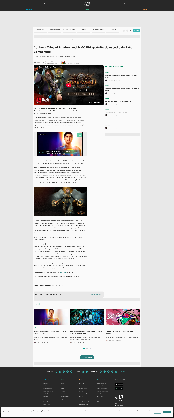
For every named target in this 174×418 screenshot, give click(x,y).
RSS (98, 401)
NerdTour (81, 396)
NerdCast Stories (83, 388)
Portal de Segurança (101, 393)
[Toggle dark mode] (125, 4)
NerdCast (46, 383)
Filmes (107, 72)
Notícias (41, 38)
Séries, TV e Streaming (66, 385)
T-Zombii (45, 407)
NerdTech (46, 396)
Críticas (63, 391)
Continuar (167, 412)
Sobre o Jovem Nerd (101, 383)
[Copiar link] (62, 285)
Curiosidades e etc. (65, 396)
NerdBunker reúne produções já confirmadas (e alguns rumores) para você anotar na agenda (85, 338)
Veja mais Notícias (87, 357)
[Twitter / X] (59, 285)
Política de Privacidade (102, 388)
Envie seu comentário (96, 294)
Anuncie (99, 399)
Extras (45, 399)
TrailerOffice (82, 399)
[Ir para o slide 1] (84, 348)
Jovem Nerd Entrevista (84, 401)
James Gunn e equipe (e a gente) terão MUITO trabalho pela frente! (50, 338)
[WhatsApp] (53, 285)
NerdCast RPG (46, 385)
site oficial (63, 272)
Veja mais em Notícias (65, 399)
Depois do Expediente (48, 391)
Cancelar (157, 412)
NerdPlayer (81, 385)
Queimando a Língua (83, 404)
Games (47, 38)
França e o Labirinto (48, 404)
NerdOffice (81, 383)
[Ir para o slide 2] (86, 348)
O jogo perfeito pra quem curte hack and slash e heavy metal (123, 337)
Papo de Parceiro (47, 401)
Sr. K (80, 407)
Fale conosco (100, 396)
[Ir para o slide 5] (90, 348)
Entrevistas (63, 393)
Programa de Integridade (102, 391)
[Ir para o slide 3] (87, 348)
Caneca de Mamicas (48, 388)
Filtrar (137, 30)
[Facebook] (56, 285)
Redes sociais (100, 385)
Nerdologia (46, 393)
